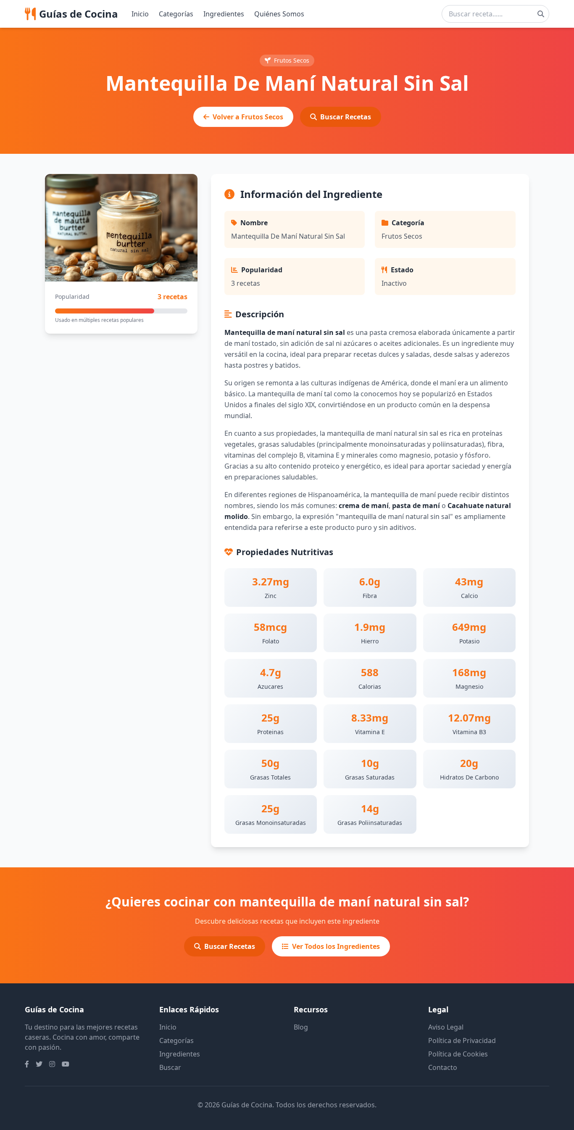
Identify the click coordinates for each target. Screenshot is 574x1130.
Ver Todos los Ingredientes (336, 946)
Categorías (176, 13)
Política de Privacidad (462, 1040)
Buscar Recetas (345, 116)
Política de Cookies (458, 1054)
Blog (301, 1027)
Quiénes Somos (279, 13)
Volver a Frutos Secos (248, 116)
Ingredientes (223, 13)
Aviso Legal (445, 1027)
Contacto (442, 1067)
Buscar (170, 1067)
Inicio (140, 13)
